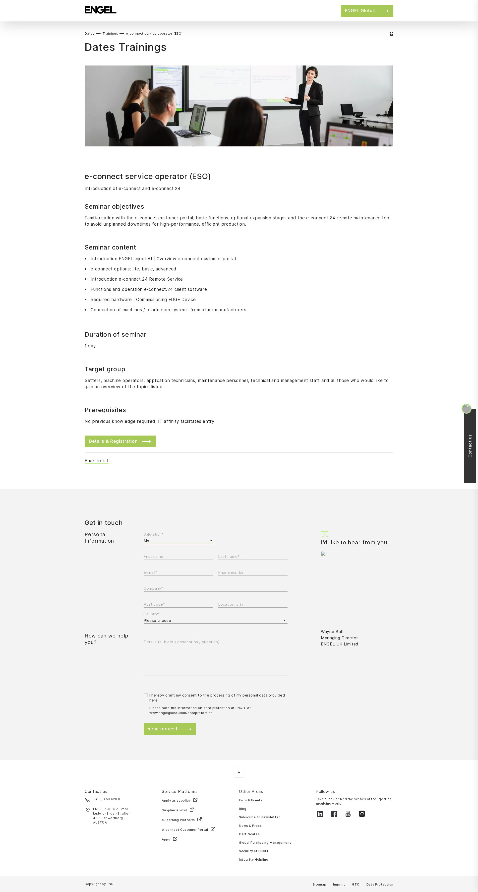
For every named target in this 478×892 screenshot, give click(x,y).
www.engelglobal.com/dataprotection (181, 713)
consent (189, 695)
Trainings (110, 33)
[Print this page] (391, 34)
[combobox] (216, 620)
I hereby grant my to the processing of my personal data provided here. (217, 697)
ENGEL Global (360, 10)
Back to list (97, 460)
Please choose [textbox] (157, 620)
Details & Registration (113, 441)
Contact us (472, 446)
